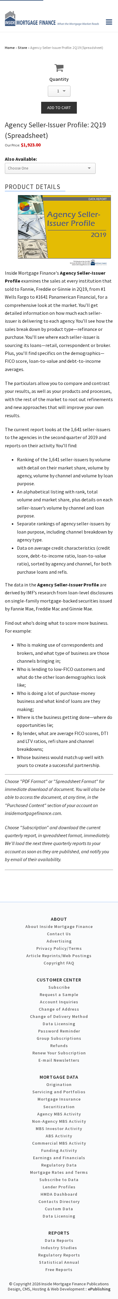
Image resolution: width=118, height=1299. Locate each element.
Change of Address (59, 1009)
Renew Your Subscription (59, 1053)
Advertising (59, 941)
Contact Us (59, 933)
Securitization (59, 1106)
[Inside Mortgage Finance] (52, 24)
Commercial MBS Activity (59, 1143)
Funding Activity (59, 1150)
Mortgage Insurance (59, 1099)
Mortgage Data (59, 1077)
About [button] (59, 919)
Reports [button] (59, 1233)
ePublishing (99, 1289)
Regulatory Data (59, 1165)
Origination (59, 1084)
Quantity (59, 79)
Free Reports (59, 1269)
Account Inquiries (59, 1002)
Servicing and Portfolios (59, 1092)
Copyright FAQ (59, 963)
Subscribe (59, 987)
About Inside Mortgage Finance (59, 926)
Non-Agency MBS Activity (59, 1121)
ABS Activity (59, 1136)
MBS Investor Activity (59, 1128)
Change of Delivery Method (59, 1016)
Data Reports (59, 1240)
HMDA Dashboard (59, 1194)
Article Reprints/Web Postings (59, 955)
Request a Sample (59, 994)
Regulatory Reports (59, 1255)
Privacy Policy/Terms (59, 948)
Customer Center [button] (59, 980)
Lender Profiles (59, 1187)
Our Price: (12, 145)
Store (22, 47)
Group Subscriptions (59, 1038)
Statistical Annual (59, 1262)
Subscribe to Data (59, 1179)
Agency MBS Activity (59, 1114)
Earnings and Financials (59, 1157)
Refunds (59, 1045)
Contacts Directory (59, 1201)
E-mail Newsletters (59, 1060)
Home (10, 47)
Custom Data (59, 1208)
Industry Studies (59, 1247)
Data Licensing (59, 1023)
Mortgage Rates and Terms (59, 1172)
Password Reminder (59, 1031)
